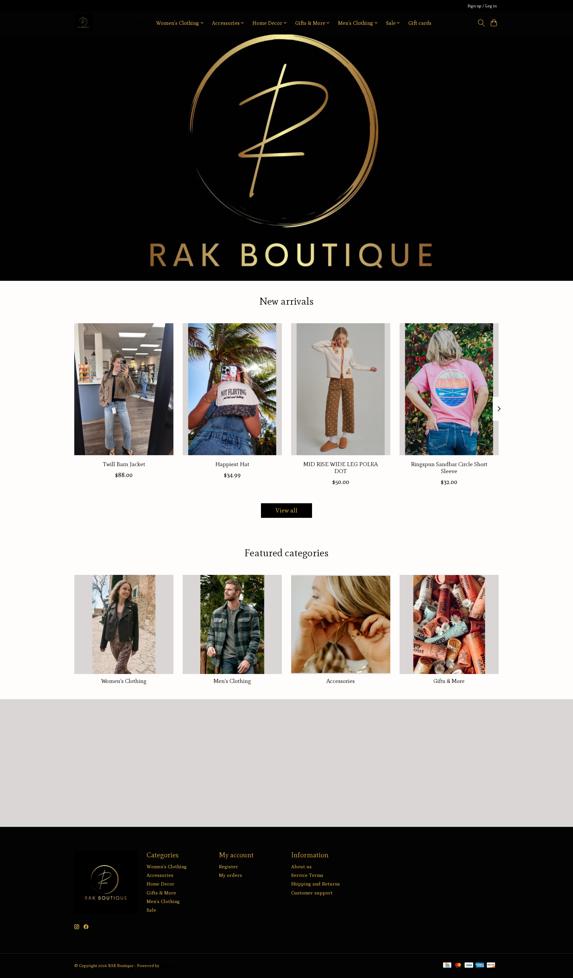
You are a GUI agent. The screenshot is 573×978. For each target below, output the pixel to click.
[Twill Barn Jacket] (123, 389)
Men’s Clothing (232, 681)
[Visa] (469, 965)
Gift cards (419, 23)
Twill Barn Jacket (124, 463)
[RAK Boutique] (83, 23)
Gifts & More (449, 681)
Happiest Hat (232, 463)
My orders (230, 875)
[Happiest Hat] (232, 389)
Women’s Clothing (124, 681)
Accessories (340, 681)
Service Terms (307, 875)
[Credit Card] (447, 965)
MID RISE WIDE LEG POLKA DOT (340, 467)
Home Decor (160, 883)
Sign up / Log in (482, 5)
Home (141, 23)
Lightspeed (170, 965)
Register (228, 866)
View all (286, 510)
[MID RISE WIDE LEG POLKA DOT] (340, 389)
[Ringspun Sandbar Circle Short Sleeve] (449, 389)
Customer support (312, 892)
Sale (151, 910)
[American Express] (480, 965)
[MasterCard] (458, 965)
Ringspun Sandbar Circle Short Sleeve (449, 467)
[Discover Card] (491, 965)
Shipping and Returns (315, 883)
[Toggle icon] (481, 23)
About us (301, 866)
